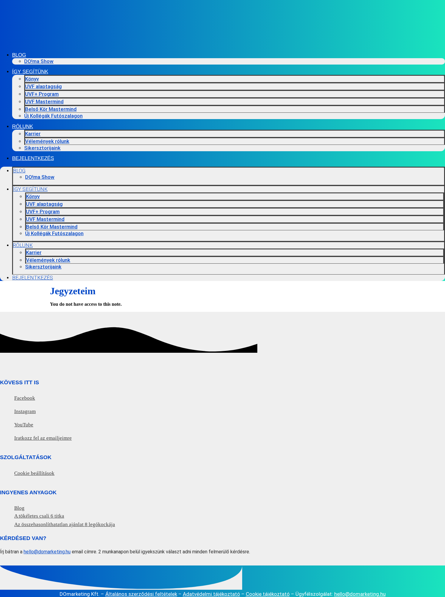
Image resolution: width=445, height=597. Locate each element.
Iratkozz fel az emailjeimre (43, 438)
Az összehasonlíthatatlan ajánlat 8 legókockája (64, 524)
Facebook (24, 398)
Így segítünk (30, 72)
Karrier (33, 134)
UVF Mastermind (44, 101)
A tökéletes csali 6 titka (39, 516)
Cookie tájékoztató (268, 594)
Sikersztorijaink (42, 148)
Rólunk (22, 126)
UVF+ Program (42, 94)
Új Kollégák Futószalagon (53, 116)
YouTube (23, 425)
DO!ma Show (39, 61)
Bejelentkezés (33, 158)
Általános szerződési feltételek (141, 594)
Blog (19, 55)
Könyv (32, 79)
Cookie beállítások (34, 473)
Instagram (25, 411)
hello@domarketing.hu (47, 552)
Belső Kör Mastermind (51, 109)
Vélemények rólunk (47, 141)
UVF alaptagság (43, 86)
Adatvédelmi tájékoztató (211, 594)
